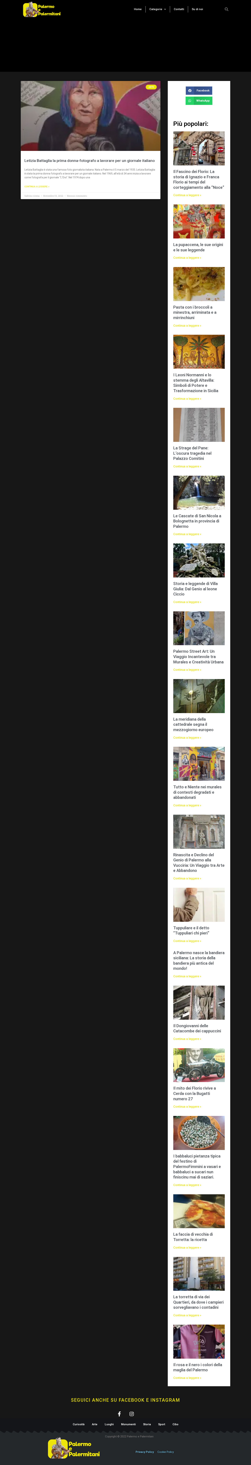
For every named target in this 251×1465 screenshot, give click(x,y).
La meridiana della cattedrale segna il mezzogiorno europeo (193, 724)
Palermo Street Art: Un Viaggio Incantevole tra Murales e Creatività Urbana (198, 656)
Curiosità (79, 1424)
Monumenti (128, 1424)
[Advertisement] (125, 46)
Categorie (155, 9)
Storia (147, 1424)
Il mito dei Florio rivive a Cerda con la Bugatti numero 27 (194, 1093)
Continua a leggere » (36, 186)
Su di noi (197, 9)
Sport (161, 1424)
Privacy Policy (145, 1452)
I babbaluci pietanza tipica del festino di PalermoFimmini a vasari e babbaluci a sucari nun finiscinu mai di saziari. (197, 1166)
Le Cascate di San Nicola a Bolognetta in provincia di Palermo (197, 521)
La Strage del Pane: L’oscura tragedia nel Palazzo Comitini (192, 453)
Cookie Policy (165, 1452)
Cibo (175, 1424)
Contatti (179, 9)
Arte (94, 1424)
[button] (226, 9)
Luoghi (109, 1424)
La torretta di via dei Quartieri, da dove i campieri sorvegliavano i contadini (198, 1302)
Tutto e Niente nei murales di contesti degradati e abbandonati (197, 792)
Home (138, 9)
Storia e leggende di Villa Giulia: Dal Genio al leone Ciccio (195, 588)
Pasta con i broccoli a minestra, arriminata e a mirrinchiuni (194, 312)
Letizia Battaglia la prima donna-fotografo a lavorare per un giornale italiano (89, 160)
